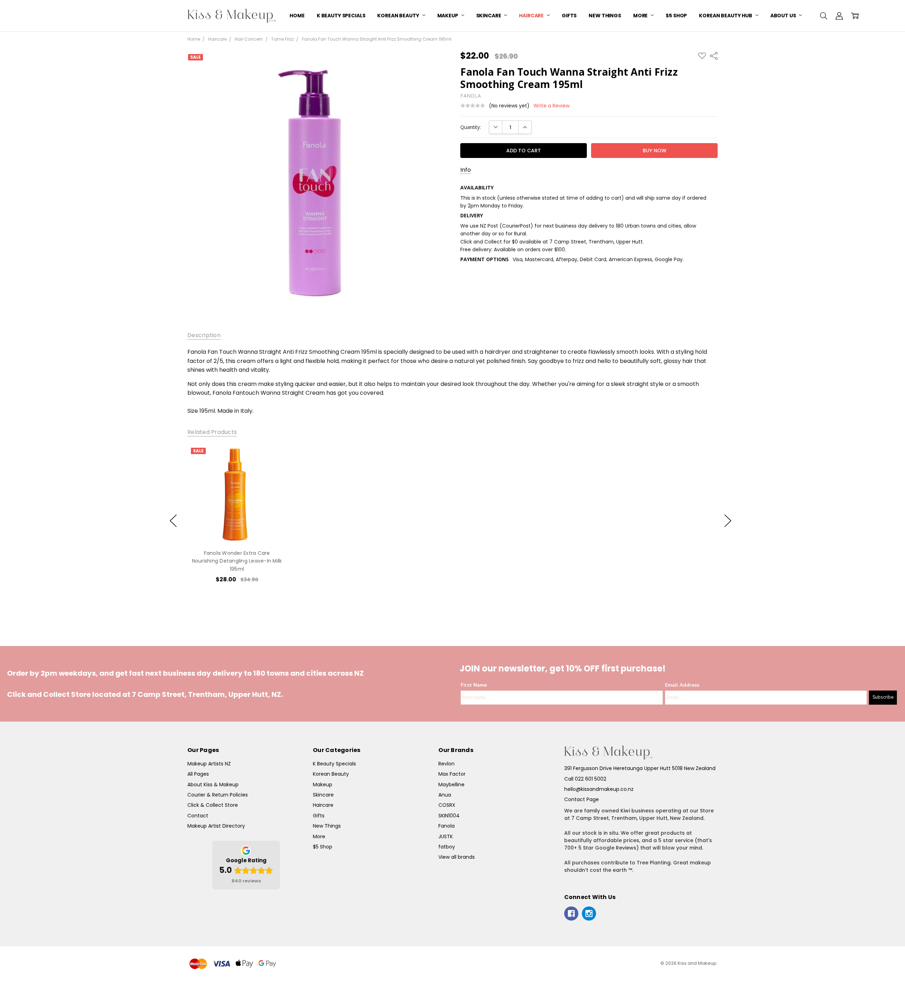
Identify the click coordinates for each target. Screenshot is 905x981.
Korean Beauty (398, 15)
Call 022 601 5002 (585, 778)
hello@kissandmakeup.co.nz (599, 789)
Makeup (448, 15)
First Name (474, 685)
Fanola (446, 825)
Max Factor (452, 773)
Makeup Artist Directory (216, 825)
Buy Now (237, 528)
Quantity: (470, 127)
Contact (197, 815)
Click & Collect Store (212, 805)
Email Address (682, 685)
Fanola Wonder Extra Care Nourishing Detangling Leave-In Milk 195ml (237, 561)
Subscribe (882, 697)
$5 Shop (676, 15)
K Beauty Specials (341, 15)
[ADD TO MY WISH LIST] (273, 468)
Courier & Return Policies (217, 794)
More (641, 15)
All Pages (198, 773)
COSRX (446, 805)
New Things (605, 15)
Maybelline (451, 784)
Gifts (569, 15)
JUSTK (445, 836)
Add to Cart (237, 513)
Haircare (532, 15)
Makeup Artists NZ (209, 763)
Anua (444, 794)
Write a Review (551, 105)
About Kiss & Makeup (213, 784)
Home (297, 15)
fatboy (446, 846)
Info (465, 170)
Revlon (446, 763)
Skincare (489, 15)
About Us (783, 15)
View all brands (456, 856)
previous (173, 521)
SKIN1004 (449, 815)
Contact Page (581, 799)
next (727, 521)
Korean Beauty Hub (726, 15)
